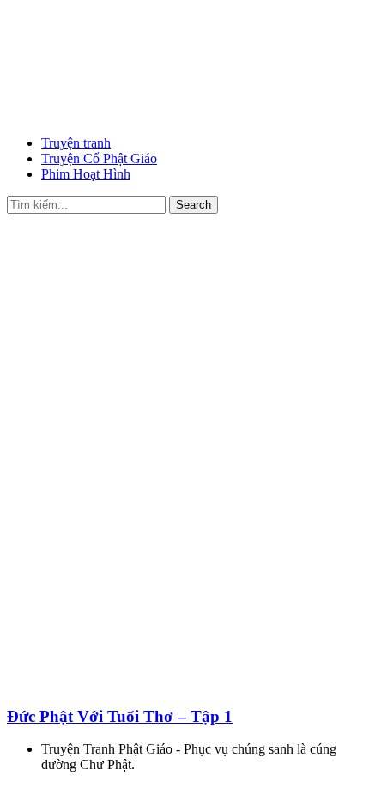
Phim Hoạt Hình (85, 174)
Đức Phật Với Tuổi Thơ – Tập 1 (120, 716)
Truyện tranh (76, 143)
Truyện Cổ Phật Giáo (99, 158)
